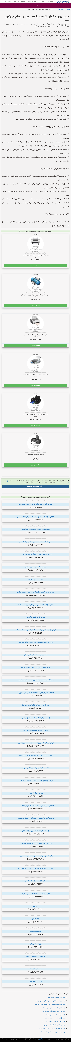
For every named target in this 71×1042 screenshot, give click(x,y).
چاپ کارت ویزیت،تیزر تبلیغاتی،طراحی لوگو (35, 705)
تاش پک (35, 906)
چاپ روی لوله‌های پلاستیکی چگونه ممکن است (52, 1028)
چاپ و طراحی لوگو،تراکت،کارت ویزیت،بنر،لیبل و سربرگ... (35, 692)
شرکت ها (37, 6)
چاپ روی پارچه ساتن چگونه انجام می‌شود (53, 1011)
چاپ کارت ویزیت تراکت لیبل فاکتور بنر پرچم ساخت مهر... (35, 805)
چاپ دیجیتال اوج (36, 981)
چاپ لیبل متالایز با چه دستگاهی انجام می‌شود (52, 1032)
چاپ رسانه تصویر (35, 931)
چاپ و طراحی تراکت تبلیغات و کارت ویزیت (35, 893)
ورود (43, 1)
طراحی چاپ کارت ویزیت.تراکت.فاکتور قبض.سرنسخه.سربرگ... (35, 629)
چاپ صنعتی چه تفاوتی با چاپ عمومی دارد (53, 1022)
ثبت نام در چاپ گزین (33, 1)
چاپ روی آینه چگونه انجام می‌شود (55, 1015)
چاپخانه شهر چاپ (35, 944)
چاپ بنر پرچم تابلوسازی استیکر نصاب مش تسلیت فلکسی (35, 592)
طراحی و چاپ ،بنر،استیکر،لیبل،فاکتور (36, 655)
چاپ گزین (67, 9)
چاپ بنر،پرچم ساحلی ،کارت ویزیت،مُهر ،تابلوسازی (36, 843)
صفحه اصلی (50, 1)
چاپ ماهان (35, 918)
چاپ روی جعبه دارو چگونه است (56, 997)
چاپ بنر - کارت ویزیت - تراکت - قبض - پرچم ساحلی (35, 868)
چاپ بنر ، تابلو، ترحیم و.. (36, 793)
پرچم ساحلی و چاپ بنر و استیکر (35, 567)
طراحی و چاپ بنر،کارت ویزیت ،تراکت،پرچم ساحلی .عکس (35, 516)
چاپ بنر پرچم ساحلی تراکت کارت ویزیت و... (35, 717)
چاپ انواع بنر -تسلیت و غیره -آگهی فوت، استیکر (35, 542)
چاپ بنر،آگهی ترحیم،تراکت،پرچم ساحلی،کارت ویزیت (35, 855)
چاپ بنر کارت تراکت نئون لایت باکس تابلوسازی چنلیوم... (35, 818)
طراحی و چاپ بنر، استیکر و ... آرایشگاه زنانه (35, 667)
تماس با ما (8, 1)
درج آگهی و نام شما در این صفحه (35, 486)
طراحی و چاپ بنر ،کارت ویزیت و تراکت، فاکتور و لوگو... (35, 642)
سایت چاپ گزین (43, 1039)
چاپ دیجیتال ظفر (35, 969)
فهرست (23, 1)
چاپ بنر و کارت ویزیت (35, 579)
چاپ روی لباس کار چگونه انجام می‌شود (54, 1025)
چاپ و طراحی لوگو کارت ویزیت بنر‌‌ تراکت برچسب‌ (35, 755)
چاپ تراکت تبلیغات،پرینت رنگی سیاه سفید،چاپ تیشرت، (35, 680)
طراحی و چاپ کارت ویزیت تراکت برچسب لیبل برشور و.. (35, 742)
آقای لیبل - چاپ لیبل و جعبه (35, 956)
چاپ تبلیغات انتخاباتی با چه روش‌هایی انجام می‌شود (50, 1001)
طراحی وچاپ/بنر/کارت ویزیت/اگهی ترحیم (35, 768)
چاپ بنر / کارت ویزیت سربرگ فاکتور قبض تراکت (35, 554)
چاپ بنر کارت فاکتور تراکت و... (35, 617)
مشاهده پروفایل (35, 266)
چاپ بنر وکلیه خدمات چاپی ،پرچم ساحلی (35, 830)
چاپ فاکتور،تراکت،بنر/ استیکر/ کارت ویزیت (35, 881)
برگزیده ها (16, 1)
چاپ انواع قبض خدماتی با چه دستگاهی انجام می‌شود (50, 1004)
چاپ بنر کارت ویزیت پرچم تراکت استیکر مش (35, 529)
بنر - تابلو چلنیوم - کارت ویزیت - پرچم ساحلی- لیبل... (35, 780)
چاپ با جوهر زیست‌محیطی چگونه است (54, 1008)
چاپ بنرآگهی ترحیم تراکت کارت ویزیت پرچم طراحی (35, 504)
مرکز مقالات (60, 9)
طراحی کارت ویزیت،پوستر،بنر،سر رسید (35, 730)
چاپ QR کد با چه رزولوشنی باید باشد (54, 1018)
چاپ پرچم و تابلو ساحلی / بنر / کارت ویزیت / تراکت (35, 604)
